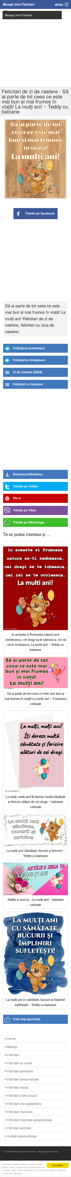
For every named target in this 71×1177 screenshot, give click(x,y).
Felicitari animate (18, 1128)
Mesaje (11, 1046)
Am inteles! (58, 1165)
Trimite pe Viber (24, 510)
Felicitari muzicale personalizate (29, 1120)
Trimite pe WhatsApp (28, 522)
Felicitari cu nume (19, 1063)
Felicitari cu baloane (28, 384)
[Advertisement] (35, 47)
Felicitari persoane (19, 1071)
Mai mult (17, 1173)
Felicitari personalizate (22, 1079)
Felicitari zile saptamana (23, 1103)
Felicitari (12, 1055)
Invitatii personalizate (21, 1136)
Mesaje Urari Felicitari (19, 4)
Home (11, 1038)
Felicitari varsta (17, 1087)
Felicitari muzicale (19, 1111)
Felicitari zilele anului (21, 1095)
